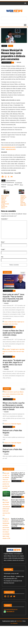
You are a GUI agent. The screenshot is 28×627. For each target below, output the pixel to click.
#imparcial (3, 184)
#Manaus (16, 184)
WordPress (19, 621)
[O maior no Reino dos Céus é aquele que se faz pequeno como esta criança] (14, 323)
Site (2, 257)
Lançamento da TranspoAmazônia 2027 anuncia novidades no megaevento (18, 493)
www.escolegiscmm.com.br (8, 147)
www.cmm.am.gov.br (11, 149)
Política (10, 45)
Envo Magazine (14, 623)
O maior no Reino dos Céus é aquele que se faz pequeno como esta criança (13, 332)
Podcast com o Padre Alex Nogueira (12, 431)
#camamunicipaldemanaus (7, 182)
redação (19, 62)
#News (21, 185)
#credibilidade (18, 182)
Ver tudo (22, 272)
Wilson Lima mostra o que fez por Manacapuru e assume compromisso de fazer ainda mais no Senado (13, 406)
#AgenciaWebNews (10, 180)
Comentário (4, 219)
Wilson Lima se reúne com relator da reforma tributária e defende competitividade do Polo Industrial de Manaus (5, 202)
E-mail (3, 249)
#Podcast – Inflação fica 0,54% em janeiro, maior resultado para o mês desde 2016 (23, 200)
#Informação (10, 185)
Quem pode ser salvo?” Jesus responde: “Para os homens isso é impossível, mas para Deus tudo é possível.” (13, 297)
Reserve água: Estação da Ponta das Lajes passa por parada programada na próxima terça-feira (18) (18, 502)
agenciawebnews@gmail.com (10, 609)
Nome (3, 242)
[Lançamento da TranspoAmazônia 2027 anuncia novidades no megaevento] (6, 493)
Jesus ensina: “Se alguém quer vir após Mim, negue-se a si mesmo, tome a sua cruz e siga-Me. (14, 363)
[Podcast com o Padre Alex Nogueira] (12, 423)
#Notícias (3, 187)
